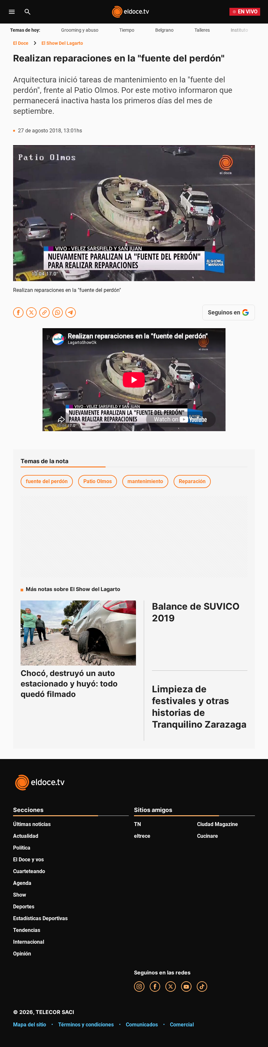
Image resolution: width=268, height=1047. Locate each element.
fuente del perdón (47, 481)
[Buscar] (27, 12)
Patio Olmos (97, 481)
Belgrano (164, 30)
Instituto (239, 30)
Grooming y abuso (79, 30)
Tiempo (126, 30)
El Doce (20, 43)
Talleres (202, 30)
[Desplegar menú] (12, 12)
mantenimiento (145, 481)
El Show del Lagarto (62, 43)
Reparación (192, 481)
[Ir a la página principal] (130, 12)
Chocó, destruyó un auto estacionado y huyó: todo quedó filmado (69, 683)
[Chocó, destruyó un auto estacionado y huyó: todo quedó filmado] (78, 632)
